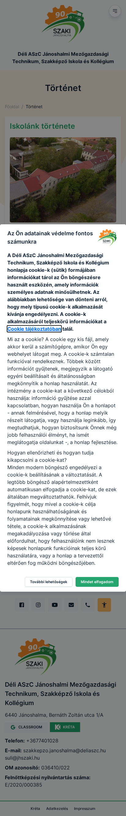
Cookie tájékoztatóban (34, 329)
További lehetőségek (48, 581)
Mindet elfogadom (97, 581)
